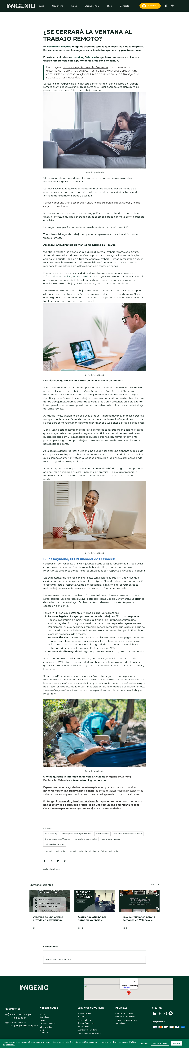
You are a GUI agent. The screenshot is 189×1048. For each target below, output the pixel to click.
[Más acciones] (144, 24)
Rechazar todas (160, 1043)
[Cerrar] (185, 1043)
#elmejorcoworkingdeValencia (76, 833)
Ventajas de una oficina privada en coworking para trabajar (48, 919)
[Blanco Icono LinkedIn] (154, 1013)
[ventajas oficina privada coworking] (49, 901)
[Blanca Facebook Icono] (160, 1013)
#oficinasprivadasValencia (57, 839)
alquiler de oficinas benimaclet (104, 851)
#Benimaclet (102, 833)
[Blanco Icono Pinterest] (172, 6)
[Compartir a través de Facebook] (44, 860)
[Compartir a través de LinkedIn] (58, 860)
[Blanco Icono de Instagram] (166, 6)
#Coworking (51, 833)
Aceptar (176, 1043)
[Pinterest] (171, 1013)
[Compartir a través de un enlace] (65, 860)
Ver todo (155, 884)
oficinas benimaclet (54, 844)
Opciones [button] (144, 1043)
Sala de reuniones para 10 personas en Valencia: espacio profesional (139, 919)
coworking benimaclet (86, 839)
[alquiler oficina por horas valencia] (94, 901)
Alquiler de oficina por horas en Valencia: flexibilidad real (92, 919)
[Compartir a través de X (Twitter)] (51, 860)
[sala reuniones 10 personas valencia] (139, 901)
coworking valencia (111, 839)
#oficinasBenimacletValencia (127, 833)
